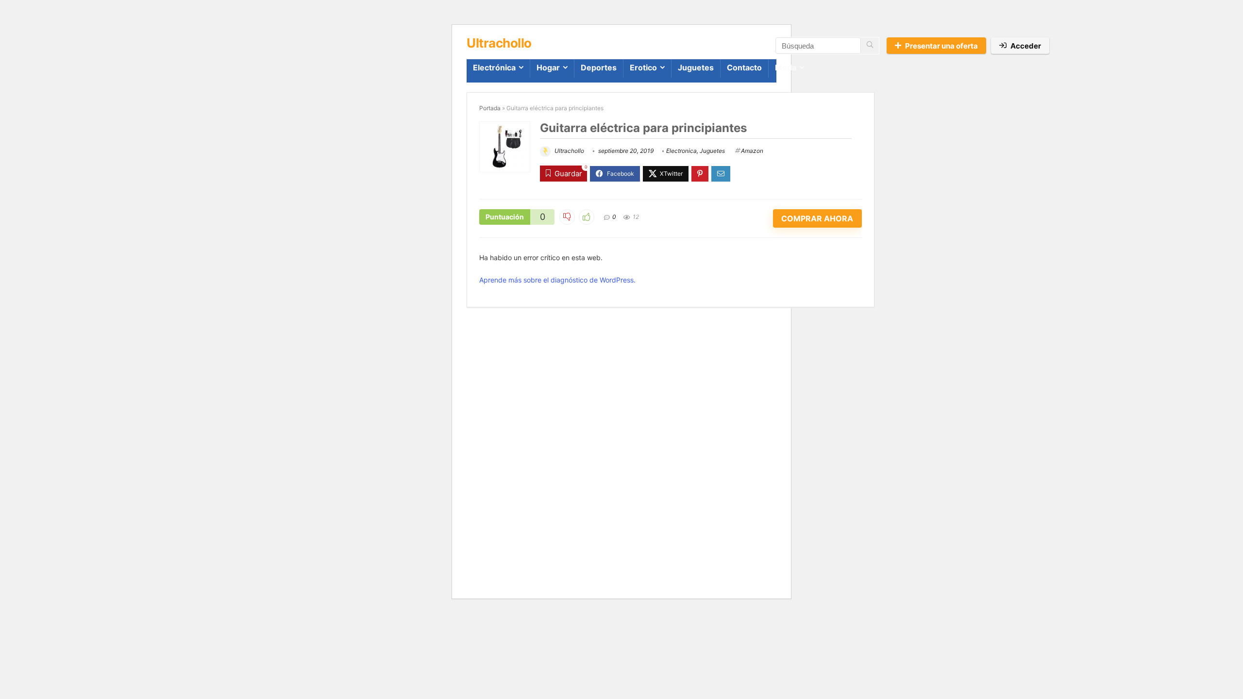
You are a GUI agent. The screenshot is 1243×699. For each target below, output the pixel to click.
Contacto (744, 67)
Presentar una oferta (941, 45)
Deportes (599, 67)
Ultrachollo (568, 150)
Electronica (681, 150)
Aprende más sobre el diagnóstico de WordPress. (557, 280)
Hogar (548, 67)
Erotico (643, 67)
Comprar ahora (817, 218)
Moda (785, 67)
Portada (490, 108)
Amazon (752, 150)
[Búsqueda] (870, 45)
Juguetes (696, 67)
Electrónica (494, 67)
